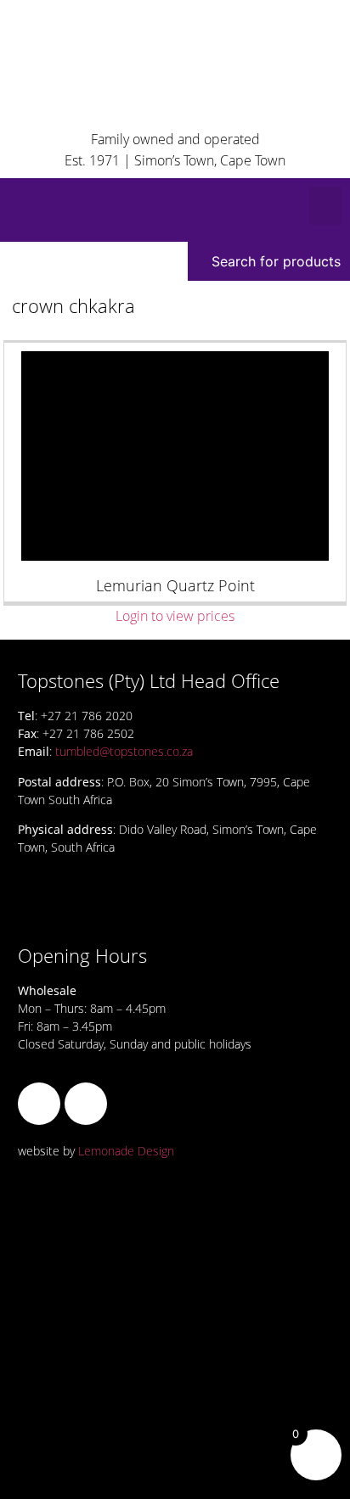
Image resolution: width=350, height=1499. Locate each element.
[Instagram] (86, 1103)
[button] (325, 206)
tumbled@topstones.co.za (124, 751)
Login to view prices (175, 616)
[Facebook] (39, 1103)
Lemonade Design (126, 1151)
